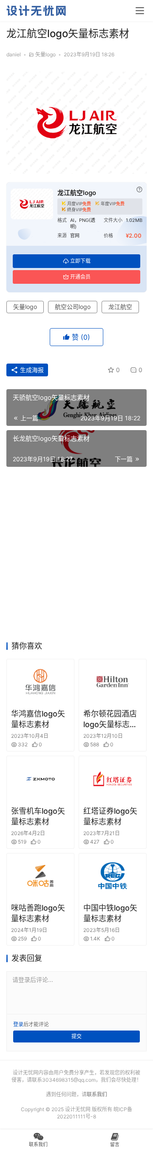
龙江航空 (120, 306)
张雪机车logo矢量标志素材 (38, 816)
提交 (76, 1036)
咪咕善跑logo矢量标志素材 (38, 913)
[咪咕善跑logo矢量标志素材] (40, 875)
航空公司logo (73, 306)
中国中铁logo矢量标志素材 (110, 913)
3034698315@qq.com (69, 1080)
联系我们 (97, 1094)
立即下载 (80, 261)
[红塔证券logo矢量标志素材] (112, 778)
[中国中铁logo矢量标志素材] (112, 875)
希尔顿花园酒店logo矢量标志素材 (110, 719)
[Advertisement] (76, 556)
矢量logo (45, 54)
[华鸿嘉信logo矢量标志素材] (40, 681)
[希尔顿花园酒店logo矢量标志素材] (112, 681)
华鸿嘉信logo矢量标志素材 (38, 719)
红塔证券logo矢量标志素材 (110, 816)
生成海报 (31, 369)
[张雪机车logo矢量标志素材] (40, 778)
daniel (13, 54)
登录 (18, 1024)
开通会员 (80, 277)
